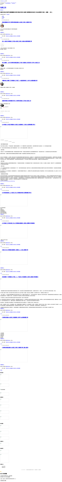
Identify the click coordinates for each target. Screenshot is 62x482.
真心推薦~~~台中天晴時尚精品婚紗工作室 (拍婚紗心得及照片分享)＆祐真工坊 (21, 62)
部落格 (3, 17)
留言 (9, 34)
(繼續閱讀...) (2, 32)
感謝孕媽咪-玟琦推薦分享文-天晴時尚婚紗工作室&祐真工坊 (16, 100)
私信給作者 (2, 111)
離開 (5, 480)
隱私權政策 (36, 469)
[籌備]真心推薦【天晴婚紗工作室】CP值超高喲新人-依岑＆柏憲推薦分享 (19, 80)
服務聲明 (39, 469)
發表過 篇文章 (7, 111)
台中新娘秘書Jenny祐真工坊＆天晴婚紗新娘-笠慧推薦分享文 (16, 192)
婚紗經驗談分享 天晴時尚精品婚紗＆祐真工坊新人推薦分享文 (17, 22)
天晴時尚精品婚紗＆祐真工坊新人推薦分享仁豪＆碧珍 (15, 347)
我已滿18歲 (2, 480)
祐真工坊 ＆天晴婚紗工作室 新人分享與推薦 (13, 57)
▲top (1, 37)
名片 (3, 18)
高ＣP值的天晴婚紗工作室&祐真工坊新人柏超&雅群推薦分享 (17, 41)
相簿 (3, 16)
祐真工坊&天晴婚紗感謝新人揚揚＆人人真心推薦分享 (15, 249)
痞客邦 (7, 34)
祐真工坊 (3, 7)
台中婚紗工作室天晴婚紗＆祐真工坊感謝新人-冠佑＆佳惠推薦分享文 (18, 124)
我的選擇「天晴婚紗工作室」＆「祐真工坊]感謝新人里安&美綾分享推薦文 (20, 276)
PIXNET (24, 469)
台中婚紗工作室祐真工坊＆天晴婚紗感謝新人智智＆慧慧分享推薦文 (18, 223)
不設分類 (7, 14)
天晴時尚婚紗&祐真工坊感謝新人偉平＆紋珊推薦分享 (15, 317)
